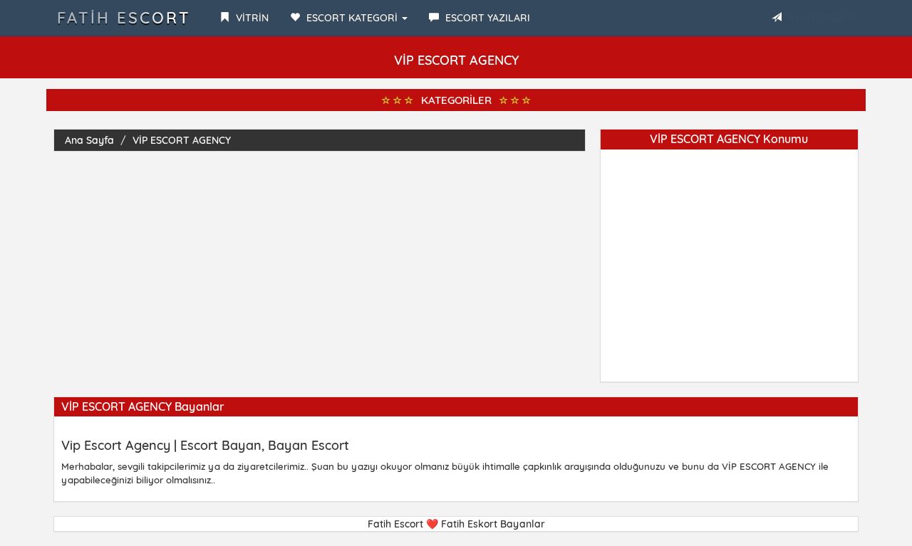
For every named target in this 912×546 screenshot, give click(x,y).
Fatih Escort (124, 18)
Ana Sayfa (89, 140)
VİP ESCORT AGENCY (182, 140)
